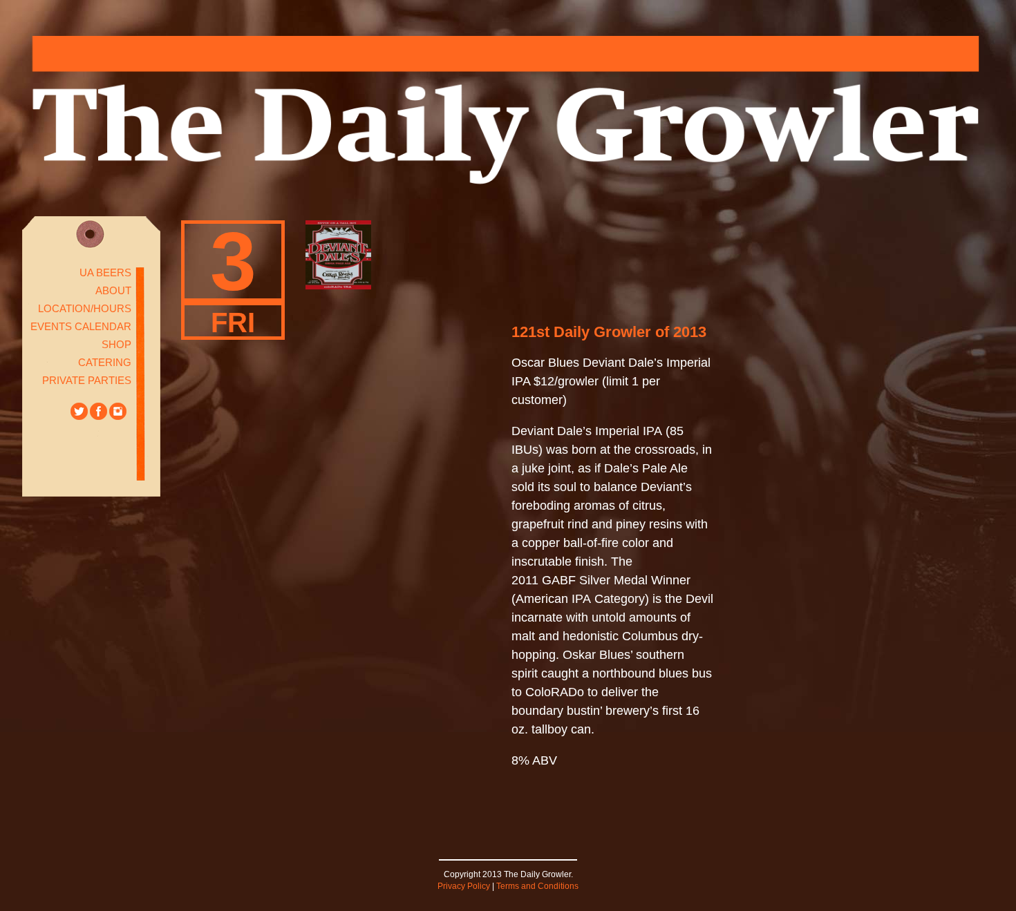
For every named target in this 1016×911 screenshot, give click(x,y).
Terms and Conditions (537, 886)
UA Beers (105, 272)
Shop (116, 344)
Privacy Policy (464, 886)
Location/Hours (84, 308)
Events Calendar (80, 326)
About (113, 290)
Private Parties (86, 380)
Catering (104, 362)
